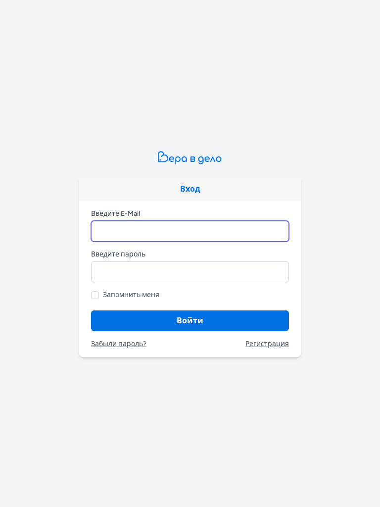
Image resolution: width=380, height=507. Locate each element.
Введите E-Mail (115, 213)
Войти (190, 320)
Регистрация (267, 344)
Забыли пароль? (118, 344)
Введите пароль (118, 254)
